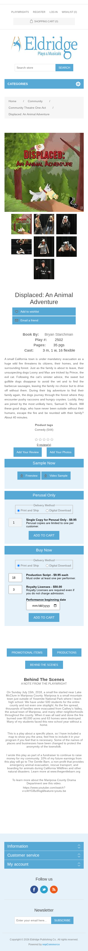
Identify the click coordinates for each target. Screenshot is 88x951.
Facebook (34, 889)
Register (39, 12)
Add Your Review (28, 452)
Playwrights (20, 12)
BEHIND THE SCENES (44, 664)
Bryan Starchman (59, 334)
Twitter (44, 889)
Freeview (31, 475)
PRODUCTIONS (67, 652)
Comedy (40, 429)
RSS (54, 889)
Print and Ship (30, 510)
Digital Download (60, 510)
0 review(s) (44, 444)
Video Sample (59, 475)
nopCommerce (51, 944)
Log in (54, 12)
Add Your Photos (60, 452)
